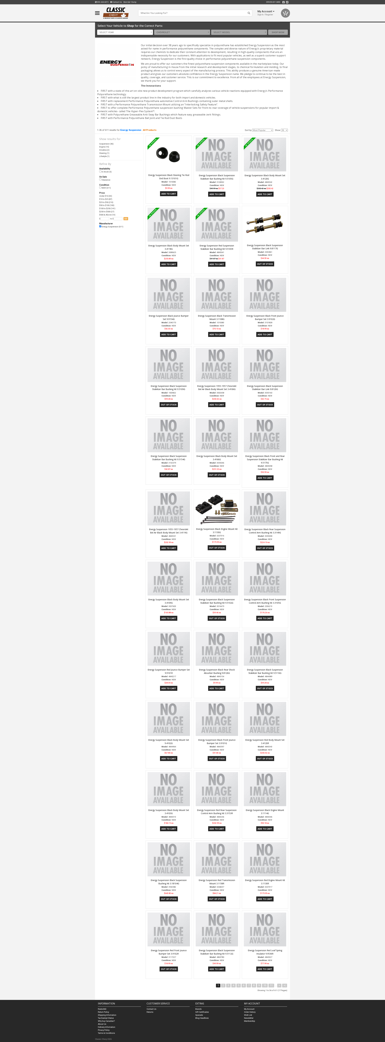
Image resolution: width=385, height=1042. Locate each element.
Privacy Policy (103, 1030)
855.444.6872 (103, 2)
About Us (102, 1024)
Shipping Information (107, 1015)
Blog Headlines (202, 1018)
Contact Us (117, 2)
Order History (250, 1012)
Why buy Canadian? (106, 1021)
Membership (249, 1021)
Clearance (105, 180)
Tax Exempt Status (106, 1018)
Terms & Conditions (106, 1033)
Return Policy (103, 1012)
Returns (150, 1012)
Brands (198, 1009)
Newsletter (248, 1018)
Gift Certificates (202, 1012)
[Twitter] (287, 2)
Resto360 (102, 1009)
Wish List (248, 1015)
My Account (249, 1009)
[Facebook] (283, 2)
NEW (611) (106, 188)
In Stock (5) (106, 172)
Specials (199, 1015)
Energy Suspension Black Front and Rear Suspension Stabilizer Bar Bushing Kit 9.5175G (265, 459)
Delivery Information (106, 1027)
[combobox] (125, 32)
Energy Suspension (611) (112, 227)
